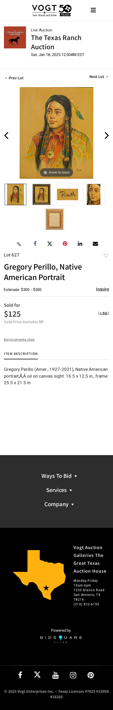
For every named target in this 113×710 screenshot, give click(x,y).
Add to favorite (106, 255)
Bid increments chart (19, 340)
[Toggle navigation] (93, 10)
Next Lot (97, 76)
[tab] (21, 355)
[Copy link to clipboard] (19, 244)
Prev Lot (16, 77)
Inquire (102, 289)
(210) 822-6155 (86, 604)
